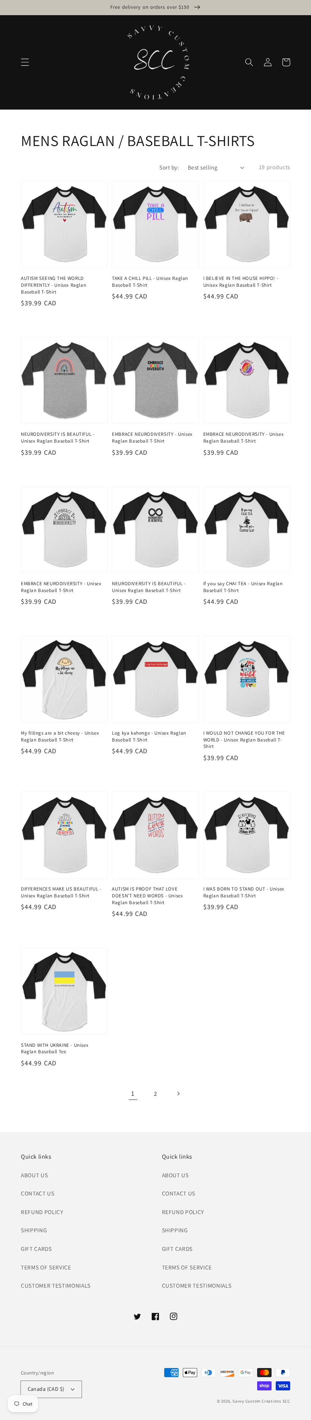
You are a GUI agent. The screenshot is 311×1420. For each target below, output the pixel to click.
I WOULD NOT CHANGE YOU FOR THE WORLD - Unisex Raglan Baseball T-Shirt (244, 739)
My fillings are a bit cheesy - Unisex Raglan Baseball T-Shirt (60, 736)
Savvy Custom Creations (257, 1401)
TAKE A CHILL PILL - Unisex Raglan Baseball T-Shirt (150, 281)
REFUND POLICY (42, 1212)
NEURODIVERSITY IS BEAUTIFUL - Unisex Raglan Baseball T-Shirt (57, 437)
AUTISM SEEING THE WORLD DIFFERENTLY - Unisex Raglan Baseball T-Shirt (53, 285)
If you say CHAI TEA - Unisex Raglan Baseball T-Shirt (243, 587)
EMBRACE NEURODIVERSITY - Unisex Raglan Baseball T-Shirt (152, 437)
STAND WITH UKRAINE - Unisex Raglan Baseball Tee (54, 1048)
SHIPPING (34, 1230)
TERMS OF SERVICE (46, 1267)
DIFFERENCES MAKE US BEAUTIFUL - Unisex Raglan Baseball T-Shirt (61, 892)
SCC (286, 1401)
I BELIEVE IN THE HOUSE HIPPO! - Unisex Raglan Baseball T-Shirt (241, 281)
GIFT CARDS (36, 1248)
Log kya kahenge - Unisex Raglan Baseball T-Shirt (149, 736)
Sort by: (169, 167)
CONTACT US (38, 1193)
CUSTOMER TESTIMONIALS (56, 1285)
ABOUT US (34, 1175)
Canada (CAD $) (46, 1388)
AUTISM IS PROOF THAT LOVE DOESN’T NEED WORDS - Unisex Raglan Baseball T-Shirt (147, 895)
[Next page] (178, 1093)
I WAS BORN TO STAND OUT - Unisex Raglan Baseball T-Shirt (243, 892)
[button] (25, 62)
